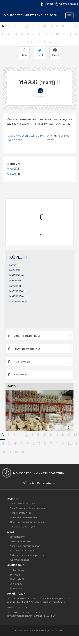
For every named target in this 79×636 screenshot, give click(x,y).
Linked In (18, 588)
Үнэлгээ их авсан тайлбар (25, 546)
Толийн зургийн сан (21, 512)
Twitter (17, 574)
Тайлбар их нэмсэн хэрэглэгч (27, 555)
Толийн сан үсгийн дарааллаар (28, 508)
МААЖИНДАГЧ (17, 291)
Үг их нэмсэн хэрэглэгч (23, 550)
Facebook (18, 570)
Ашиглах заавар (68, 3)
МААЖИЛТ (15, 269)
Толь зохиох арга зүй (22, 503)
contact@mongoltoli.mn (42, 483)
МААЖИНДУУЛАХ (19, 301)
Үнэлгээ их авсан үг (21, 541)
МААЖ (12, 168)
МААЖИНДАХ (16, 296)
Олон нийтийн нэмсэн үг (24, 517)
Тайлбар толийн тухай (23, 526)
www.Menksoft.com (17, 607)
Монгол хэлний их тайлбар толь (30, 15)
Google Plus (20, 579)
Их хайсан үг (17, 536)
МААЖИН (15, 280)
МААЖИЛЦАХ (16, 275)
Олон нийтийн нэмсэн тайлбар (28, 522)
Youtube (18, 584)
